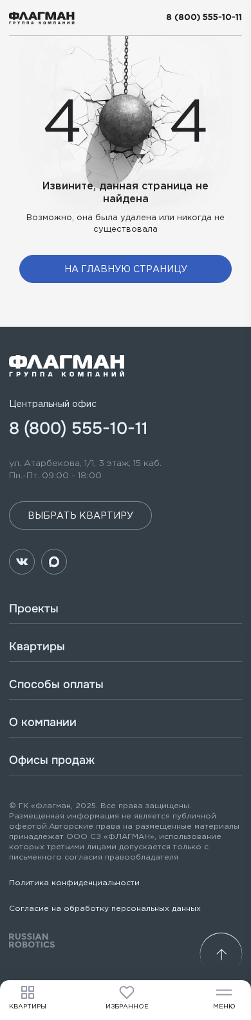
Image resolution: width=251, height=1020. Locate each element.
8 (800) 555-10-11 (204, 17)
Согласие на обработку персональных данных (105, 908)
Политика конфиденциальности (74, 882)
